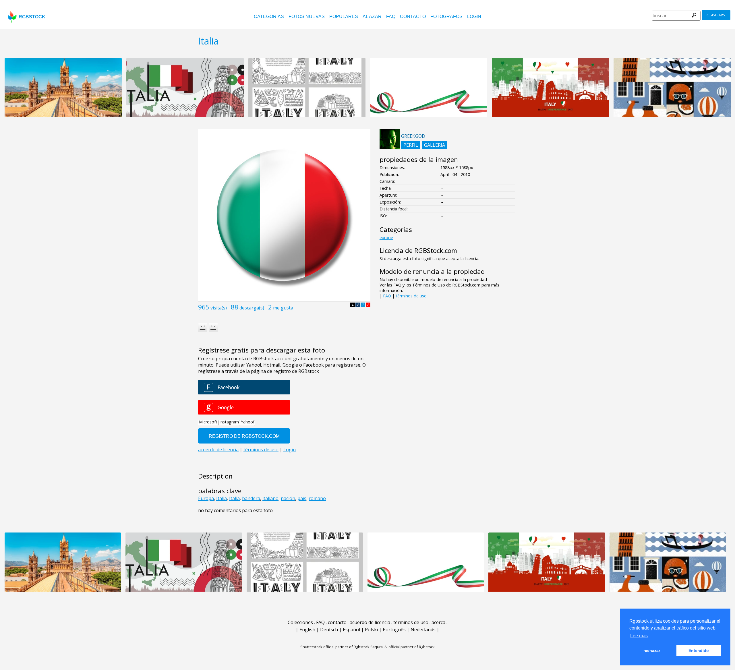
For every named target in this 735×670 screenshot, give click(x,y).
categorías (269, 16)
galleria (434, 145)
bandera (251, 498)
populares (343, 16)
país (301, 498)
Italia (221, 498)
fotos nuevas (307, 16)
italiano (270, 498)
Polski (371, 629)
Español (351, 629)
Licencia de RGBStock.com (418, 250)
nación (288, 498)
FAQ (390, 16)
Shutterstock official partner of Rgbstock (335, 646)
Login (474, 16)
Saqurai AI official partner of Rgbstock (402, 646)
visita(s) (218, 308)
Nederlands (423, 629)
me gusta (283, 308)
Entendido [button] (698, 650)
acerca (438, 622)
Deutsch (329, 629)
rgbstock (32, 16)
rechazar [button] (651, 650)
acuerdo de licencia (370, 622)
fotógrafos (446, 16)
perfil (410, 145)
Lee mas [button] (639, 635)
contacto (413, 16)
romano (317, 498)
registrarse (716, 15)
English (307, 629)
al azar (372, 16)
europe (386, 237)
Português (394, 629)
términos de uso (411, 296)
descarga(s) (251, 308)
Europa (206, 498)
